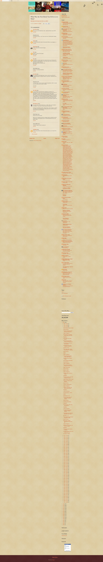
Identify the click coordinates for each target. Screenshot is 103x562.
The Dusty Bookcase (66, 114)
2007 (64, 517)
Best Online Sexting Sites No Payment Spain (67, 212)
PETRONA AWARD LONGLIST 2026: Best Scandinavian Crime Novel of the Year (67, 24)
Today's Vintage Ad (66, 333)
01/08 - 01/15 (66, 500)
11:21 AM (34, 49)
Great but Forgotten (66, 120)
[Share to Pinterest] (49, 23)
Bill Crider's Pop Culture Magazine (67, 546)
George (34, 40)
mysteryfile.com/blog (66, 53)
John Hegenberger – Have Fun (68, 266)
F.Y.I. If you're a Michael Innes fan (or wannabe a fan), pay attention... (67, 264)
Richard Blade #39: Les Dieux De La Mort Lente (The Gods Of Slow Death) (68, 101)
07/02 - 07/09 (66, 463)
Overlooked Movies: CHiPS (67, 392)
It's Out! (64, 260)
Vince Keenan (65, 136)
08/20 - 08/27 (66, 453)
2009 (64, 514)
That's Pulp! (65, 269)
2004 (64, 521)
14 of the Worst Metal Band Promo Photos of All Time (67, 335)
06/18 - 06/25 (66, 466)
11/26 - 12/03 (66, 325)
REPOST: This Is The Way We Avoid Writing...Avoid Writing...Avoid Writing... (67, 86)
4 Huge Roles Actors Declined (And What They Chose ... (68, 413)
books (65, 548)
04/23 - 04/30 (66, 478)
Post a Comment (34, 134)
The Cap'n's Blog (65, 244)
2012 (64, 509)
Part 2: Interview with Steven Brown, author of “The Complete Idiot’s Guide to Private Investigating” (67, 231)
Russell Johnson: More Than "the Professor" (67, 405)
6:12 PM (34, 78)
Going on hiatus (65, 270)
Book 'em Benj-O (65, 255)
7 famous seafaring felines (67, 384)
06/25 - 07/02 (66, 465)
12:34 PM (34, 65)
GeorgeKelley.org (66, 40)
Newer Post (32, 138)
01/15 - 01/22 (66, 499)
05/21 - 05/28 (66, 472)
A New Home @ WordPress (67, 227)
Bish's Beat (65, 207)
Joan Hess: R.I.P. (66, 347)
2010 (64, 512)
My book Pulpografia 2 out (66, 139)
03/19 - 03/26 (66, 485)
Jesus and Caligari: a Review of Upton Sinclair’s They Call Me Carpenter (67, 281)
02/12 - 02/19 (66, 493)
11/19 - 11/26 (66, 326)
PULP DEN (64, 238)
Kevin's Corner (65, 60)
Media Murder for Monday (66, 188)
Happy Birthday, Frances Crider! (68, 379)
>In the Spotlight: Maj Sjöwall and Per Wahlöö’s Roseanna (68, 286)
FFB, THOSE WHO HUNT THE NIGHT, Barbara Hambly (67, 51)
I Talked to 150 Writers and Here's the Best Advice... (67, 388)
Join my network (68, 550)
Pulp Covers (65, 63)
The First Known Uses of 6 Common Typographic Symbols (67, 398)
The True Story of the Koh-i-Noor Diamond (67, 343)
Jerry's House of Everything (67, 76)
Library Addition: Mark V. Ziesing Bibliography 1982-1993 (67, 97)
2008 (64, 515)
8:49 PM (34, 100)
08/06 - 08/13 (66, 456)
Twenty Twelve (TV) (65, 121)
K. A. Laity (64, 103)
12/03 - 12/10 (66, 323)
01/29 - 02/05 (66, 496)
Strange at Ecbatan (66, 88)
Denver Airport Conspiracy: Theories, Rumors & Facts (67, 365)
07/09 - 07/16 (66, 462)
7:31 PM (34, 132)
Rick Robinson (35, 103)
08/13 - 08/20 (66, 454)
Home (44, 138)
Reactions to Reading (66, 210)
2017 (64, 322)
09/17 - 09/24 (66, 447)
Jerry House (35, 29)
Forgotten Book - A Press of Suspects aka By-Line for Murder (67, 31)
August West (35, 46)
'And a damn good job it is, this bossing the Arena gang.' (67, 251)
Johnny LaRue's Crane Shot (67, 181)
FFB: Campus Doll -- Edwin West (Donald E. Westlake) (68, 349)
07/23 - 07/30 (66, 459)
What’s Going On (65, 137)
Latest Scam (64, 245)
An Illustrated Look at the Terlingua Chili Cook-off (67, 346)
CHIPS (64, 394)
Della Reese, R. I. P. (66, 395)
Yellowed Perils (65, 26)
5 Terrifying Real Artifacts (67, 401)
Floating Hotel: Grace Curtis (67, 124)
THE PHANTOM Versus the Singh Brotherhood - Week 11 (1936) (68, 71)
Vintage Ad (65, 403)
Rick (33, 52)
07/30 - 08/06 (66, 457)
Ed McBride (35, 129)
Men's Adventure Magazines (67, 190)
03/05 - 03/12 (66, 488)
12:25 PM (34, 55)
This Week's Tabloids (66, 433)
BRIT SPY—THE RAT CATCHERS (68, 208)
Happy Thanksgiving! (66, 367)
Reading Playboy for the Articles (67, 186)
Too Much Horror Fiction (67, 172)
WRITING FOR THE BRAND (67, 240)
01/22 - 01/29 (66, 497)
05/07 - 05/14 (66, 475)
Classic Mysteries (66, 218)
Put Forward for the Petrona (67, 58)
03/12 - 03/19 (66, 487)
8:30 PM (34, 126)
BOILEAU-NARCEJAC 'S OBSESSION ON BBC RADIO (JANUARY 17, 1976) (67, 78)
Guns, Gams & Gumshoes (67, 229)
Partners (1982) (65, 182)
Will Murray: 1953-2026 (66, 27)
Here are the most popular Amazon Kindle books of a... (68, 341)
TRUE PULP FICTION (66, 249)
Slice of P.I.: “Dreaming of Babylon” (68, 126)
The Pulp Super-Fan (66, 92)
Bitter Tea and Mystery (66, 123)
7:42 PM (34, 87)
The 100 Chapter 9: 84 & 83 (67, 67)
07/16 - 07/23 (66, 460)
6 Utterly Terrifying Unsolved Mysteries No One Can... (67, 331)
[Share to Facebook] (48, 23)
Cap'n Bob (34, 74)
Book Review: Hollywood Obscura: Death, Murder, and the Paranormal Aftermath (67, 274)
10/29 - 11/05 (66, 438)
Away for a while (66, 370)
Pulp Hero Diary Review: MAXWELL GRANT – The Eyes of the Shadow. (68, 55)
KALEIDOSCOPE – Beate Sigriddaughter (66, 222)
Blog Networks (66, 544)
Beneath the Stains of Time (67, 73)
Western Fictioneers (66, 111)
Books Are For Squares (67, 128)
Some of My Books (65, 293)
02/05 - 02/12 (66, 494)
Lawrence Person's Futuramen (66, 95)
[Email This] (45, 23)
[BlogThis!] (46, 23)
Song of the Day (65, 329)
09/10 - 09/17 (66, 448)
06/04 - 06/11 (66, 469)
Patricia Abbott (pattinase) (67, 49)
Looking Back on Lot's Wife (67, 115)
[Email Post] (43, 23)
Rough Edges (65, 33)
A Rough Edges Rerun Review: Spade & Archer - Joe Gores (67, 34)
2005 (64, 520)
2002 (64, 524)
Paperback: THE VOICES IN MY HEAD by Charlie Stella (67, 130)
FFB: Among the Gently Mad (67, 360)
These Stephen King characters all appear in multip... (68, 417)
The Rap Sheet (65, 57)
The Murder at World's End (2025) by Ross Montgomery (68, 74)
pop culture (68, 548)
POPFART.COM (64, 535)
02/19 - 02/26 (66, 491)
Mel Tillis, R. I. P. (66, 415)
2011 (64, 511)
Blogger (53, 559)
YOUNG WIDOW (65, 225)
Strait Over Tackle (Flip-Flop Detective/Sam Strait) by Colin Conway (67, 215)
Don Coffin (35, 90)
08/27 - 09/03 (66, 451)
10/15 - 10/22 (66, 441)
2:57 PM (34, 111)
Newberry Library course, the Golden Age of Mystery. (67, 118)
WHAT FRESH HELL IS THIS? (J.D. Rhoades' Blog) (68, 259)
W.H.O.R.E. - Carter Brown (66, 253)
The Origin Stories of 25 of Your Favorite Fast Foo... (68, 432)
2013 (64, 508)
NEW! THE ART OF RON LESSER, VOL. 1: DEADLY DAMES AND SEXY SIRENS (68, 192)
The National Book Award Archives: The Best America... (67, 411)
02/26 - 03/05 (66, 490)
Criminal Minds (65, 36)
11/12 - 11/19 (66, 435)
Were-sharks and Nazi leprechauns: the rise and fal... (67, 421)
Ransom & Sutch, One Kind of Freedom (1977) (67, 202)
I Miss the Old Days (66, 391)
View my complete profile (66, 17)
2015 (64, 505)
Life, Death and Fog (66, 276)
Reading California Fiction (67, 224)
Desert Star (64, 195)
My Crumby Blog (65, 247)
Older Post (57, 138)
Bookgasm (64, 194)
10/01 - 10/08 (66, 444)
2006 (64, 518)
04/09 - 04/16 (66, 481)
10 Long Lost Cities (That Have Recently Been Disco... (68, 377)
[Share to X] (47, 23)
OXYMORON (65, 267)
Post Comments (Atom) (37, 140)
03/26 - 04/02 (66, 484)
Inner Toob (64, 141)
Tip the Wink (65, 204)
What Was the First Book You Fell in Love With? (68, 426)
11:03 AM (34, 43)
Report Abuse (54, 557)
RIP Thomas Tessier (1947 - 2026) (68, 173)
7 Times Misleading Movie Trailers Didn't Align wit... (67, 356)
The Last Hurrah (65, 199)
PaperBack (65, 375)
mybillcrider (65, 15)
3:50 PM (34, 120)
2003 (64, 523)
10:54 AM (34, 37)
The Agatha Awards (65, 219)
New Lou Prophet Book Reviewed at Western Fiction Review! (68, 242)
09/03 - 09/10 (66, 450)
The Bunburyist (65, 117)
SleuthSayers (65, 84)
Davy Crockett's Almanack (67, 69)
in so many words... (66, 262)
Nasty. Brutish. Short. (66, 234)
